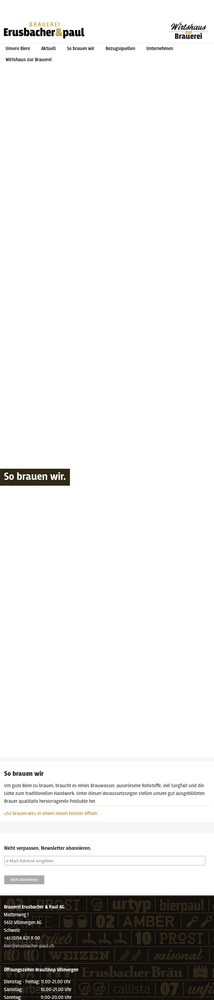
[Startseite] (44, 29)
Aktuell (48, 49)
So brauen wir (80, 49)
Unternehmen (159, 49)
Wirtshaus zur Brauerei (29, 60)
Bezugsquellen (120, 49)
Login (153, 4)
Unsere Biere (18, 49)
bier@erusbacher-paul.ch (29, 946)
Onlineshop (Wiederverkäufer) (29, 12)
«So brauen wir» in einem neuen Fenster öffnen (50, 814)
